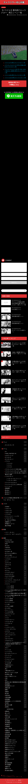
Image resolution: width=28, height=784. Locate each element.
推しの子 (15, 713)
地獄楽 (15, 691)
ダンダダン (15, 608)
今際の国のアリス (15, 670)
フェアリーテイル (15, 633)
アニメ (14, 442)
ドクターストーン (15, 619)
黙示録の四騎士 (15, 770)
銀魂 (15, 761)
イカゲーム (15, 508)
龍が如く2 (15, 492)
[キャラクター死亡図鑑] (14, 3)
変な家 (15, 693)
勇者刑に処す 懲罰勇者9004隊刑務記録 (15, 682)
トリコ (15, 617)
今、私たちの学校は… (15, 520)
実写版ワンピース (15, 523)
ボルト (15, 647)
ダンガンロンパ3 (15, 445)
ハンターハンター (15, 627)
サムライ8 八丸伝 (15, 576)
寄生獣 (15, 703)
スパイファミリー (15, 602)
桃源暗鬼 (15, 724)
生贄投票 (15, 732)
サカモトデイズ (15, 574)
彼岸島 (15, 707)
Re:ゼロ (15, 545)
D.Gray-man (15, 540)
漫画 (14, 538)
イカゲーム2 (15, 510)
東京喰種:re (15, 722)
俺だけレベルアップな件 (15, 672)
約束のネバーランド (15, 743)
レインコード (15, 486)
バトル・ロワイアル (15, 629)
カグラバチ (15, 562)
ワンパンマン (15, 655)
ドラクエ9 (9, 467)
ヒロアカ (15, 631)
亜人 (15, 668)
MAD (15, 543)
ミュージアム (15, 651)
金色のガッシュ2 (15, 759)
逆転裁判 (15, 488)
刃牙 (15, 678)
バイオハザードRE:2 (12, 480)
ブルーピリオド (15, 638)
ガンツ (15, 566)
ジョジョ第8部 (15, 600)
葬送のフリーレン (15, 747)
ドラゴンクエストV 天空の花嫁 (15, 469)
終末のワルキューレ (15, 745)
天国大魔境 (15, 697)
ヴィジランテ (15, 661)
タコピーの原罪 (15, 606)
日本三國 (15, 717)
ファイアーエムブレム (15, 482)
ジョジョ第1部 (10, 586)
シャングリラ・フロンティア (15, 580)
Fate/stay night (15, 541)
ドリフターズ (15, 623)
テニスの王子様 (15, 612)
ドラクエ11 (9, 463)
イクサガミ (15, 514)
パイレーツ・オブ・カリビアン (15, 534)
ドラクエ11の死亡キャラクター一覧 (15, 77)
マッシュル (15, 649)
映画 (14, 529)
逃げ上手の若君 (15, 753)
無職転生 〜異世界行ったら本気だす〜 (15, 730)
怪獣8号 (15, 711)
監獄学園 (15, 736)
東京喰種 (15, 720)
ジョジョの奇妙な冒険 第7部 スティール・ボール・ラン (14, 499)
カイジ (15, 561)
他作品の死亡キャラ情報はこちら (14, 83)
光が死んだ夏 (15, 674)
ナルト (15, 625)
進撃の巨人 (15, 755)
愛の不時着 (15, 525)
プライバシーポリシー (11, 780)
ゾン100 (15, 604)
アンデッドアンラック (15, 557)
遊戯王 (15, 757)
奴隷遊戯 (15, 699)
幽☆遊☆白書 (15, 705)
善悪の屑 (15, 687)
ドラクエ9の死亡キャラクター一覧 (15, 75)
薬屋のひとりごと (15, 749)
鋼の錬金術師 (15, 762)
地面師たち (15, 521)
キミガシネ (15, 457)
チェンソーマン (15, 610)
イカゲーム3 (15, 512)
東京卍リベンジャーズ (15, 719)
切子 (15, 680)
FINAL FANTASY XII (15, 453)
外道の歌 (15, 695)
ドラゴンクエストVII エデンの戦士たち (15, 471)
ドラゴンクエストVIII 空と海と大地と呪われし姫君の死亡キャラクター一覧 (15, 71)
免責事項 (19, 780)
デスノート (15, 615)
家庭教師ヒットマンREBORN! (15, 701)
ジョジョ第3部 (15, 598)
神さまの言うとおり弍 (15, 742)
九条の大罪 (15, 666)
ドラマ (14, 503)
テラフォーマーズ (15, 614)
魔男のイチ (15, 768)
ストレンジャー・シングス (15, 516)
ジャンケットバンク (15, 581)
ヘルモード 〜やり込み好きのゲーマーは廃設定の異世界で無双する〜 (15, 643)
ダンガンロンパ (15, 459)
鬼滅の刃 (15, 766)
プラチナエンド (15, 640)
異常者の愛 (15, 734)
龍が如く (15, 490)
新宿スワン (15, 715)
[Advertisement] (14, 30)
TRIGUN (15, 547)
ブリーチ (15, 636)
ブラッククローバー (15, 634)
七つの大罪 (15, 663)
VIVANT (15, 506)
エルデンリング (15, 455)
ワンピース (15, 657)
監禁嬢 (15, 738)
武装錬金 (15, 726)
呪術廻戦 (15, 684)
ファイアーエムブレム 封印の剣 (15, 484)
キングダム (15, 568)
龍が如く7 (15, 494)
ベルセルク (15, 645)
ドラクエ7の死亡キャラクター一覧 (15, 62)
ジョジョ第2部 (10, 587)
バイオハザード (15, 476)
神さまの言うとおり (15, 740)
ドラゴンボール (15, 621)
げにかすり (15, 549)
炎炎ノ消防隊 (15, 728)
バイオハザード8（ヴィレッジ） (14, 478)
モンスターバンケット (15, 653)
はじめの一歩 (15, 551)
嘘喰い (15, 689)
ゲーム (14, 448)
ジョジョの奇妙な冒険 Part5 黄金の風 (15, 593)
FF (15, 451)
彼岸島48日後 (10, 709)
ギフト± (15, 570)
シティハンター (15, 578)
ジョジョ (15, 583)
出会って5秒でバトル (15, 676)
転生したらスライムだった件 (15, 751)
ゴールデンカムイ (15, 572)
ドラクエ (3, 7)
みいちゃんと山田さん (15, 553)
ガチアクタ (15, 564)
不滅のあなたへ (15, 665)
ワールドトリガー (15, 659)
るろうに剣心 (15, 555)
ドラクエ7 (9, 465)
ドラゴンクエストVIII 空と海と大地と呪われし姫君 (15, 473)
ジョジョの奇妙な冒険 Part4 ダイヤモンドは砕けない (15, 591)
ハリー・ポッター (15, 532)
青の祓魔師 (15, 764)
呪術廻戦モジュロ (15, 685)
